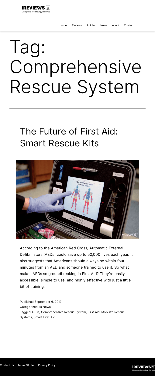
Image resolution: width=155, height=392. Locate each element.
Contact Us (7, 365)
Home (63, 25)
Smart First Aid (44, 317)
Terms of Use (26, 365)
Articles (91, 25)
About (115, 25)
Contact (128, 25)
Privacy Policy (47, 365)
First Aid (94, 312)
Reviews (77, 25)
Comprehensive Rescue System (63, 312)
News (103, 25)
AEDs (35, 312)
